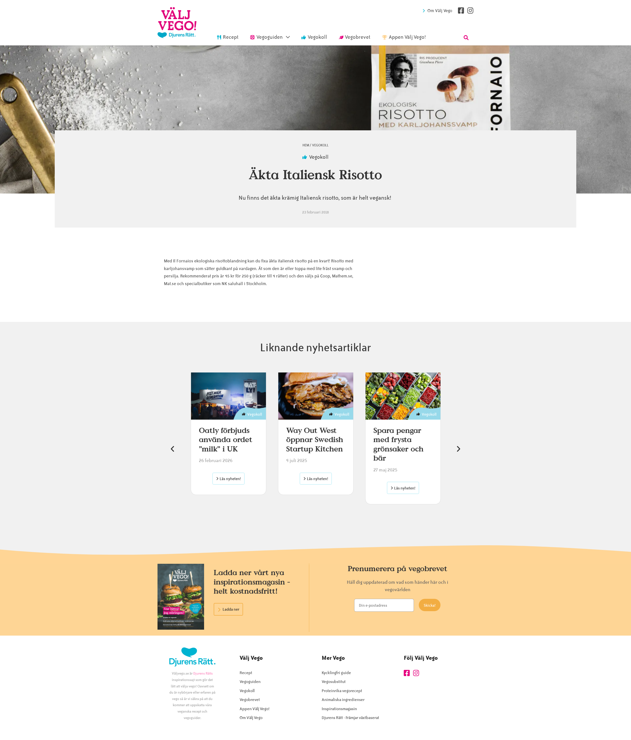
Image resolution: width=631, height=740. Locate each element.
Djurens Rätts (203, 673)
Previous (172, 449)
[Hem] (177, 22)
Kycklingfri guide (336, 672)
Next (458, 449)
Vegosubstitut (334, 681)
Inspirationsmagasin (339, 708)
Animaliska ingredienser (343, 699)
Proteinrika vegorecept (342, 690)
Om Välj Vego (439, 10)
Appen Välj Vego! (254, 708)
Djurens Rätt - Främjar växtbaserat (350, 717)
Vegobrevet (250, 699)
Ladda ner (231, 609)
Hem (305, 145)
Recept (246, 672)
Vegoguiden (250, 681)
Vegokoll (320, 145)
